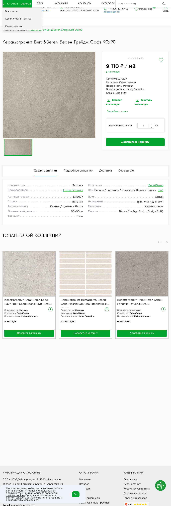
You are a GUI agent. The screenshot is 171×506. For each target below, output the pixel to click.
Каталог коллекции (114, 102)
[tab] (126, 171)
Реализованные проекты (94, 503)
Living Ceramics (73, 190)
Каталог (84, 484)
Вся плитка (11, 11)
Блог (40, 3)
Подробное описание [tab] (78, 171)
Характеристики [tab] (45, 171)
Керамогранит (13, 26)
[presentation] (159, 242)
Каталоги (108, 3)
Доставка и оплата (135, 493)
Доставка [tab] (105, 171)
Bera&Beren (155, 185)
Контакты (84, 3)
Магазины (60, 3)
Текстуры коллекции (143, 102)
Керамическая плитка (18, 19)
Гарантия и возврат (135, 498)
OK (75, 494)
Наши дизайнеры (89, 498)
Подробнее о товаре (117, 111)
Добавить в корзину (135, 142)
